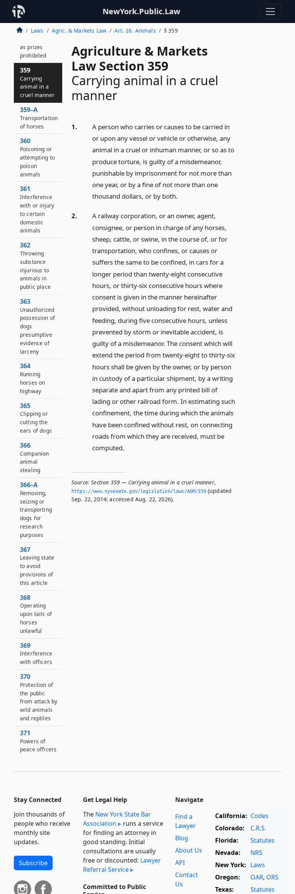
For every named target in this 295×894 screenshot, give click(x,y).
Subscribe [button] (33, 863)
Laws (37, 30)
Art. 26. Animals (135, 30)
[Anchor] (182, 196)
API (180, 862)
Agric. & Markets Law (79, 30)
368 (36, 613)
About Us (188, 850)
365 (36, 418)
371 (38, 741)
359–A (39, 117)
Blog (181, 838)
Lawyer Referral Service (122, 865)
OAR (256, 877)
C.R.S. (258, 828)
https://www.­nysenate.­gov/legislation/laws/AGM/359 (138, 491)
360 (37, 157)
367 (37, 565)
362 (35, 265)
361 (37, 209)
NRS (256, 852)
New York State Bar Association (117, 819)
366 (34, 457)
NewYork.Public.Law (141, 11)
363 (37, 326)
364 (32, 378)
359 (37, 82)
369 (36, 653)
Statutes (262, 840)
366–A (36, 509)
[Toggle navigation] (270, 11)
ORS (272, 877)
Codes (259, 816)
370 (38, 697)
